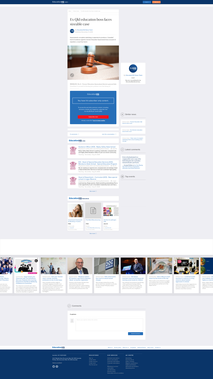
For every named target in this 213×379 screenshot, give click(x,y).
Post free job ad (93, 365)
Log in (147, 2)
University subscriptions (113, 361)
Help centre (150, 347)
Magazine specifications (132, 363)
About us (110, 347)
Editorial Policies (142, 347)
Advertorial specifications (132, 366)
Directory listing (111, 371)
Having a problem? (57, 363)
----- (108, 365)
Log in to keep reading (99, 120)
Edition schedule (130, 361)
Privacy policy (117, 347)
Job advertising (111, 369)
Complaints (133, 347)
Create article (92, 359)
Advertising (128, 358)
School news (76, 11)
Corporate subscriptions (113, 363)
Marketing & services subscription (112, 367)
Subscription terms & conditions (115, 373)
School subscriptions (112, 359)
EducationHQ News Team (85, 30)
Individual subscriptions (113, 358)
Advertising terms (130, 368)
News (70, 11)
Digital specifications (131, 365)
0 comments (74, 134)
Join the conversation (108, 134)
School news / (132, 122)
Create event (92, 363)
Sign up (156, 2)
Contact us (158, 347)
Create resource (93, 361)
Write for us (126, 347)
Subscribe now (93, 117)
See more (92, 191)
